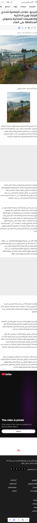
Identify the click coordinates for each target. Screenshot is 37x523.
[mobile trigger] (35, 2)
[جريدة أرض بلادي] (27, 2)
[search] (11, 2)
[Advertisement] (18, 163)
